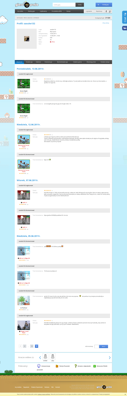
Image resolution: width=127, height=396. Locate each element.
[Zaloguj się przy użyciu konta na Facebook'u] (106, 11)
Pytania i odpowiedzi (84, 366)
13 (32, 346)
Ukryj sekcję (105, 23)
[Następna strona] (36, 346)
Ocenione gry (48, 62)
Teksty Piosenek (64, 366)
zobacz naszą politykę (44, 394)
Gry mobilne (18, 387)
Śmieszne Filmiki (102, 366)
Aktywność (19, 62)
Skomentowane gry (62, 62)
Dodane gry (29, 62)
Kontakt (57, 387)
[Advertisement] (93, 43)
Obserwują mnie (91, 62)
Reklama (47, 387)
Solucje (68, 11)
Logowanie (89, 11)
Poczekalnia (57, 11)
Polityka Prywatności (37, 387)
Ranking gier (31, 11)
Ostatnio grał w (77, 62)
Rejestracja (99, 11)
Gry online (20, 11)
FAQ (52, 387)
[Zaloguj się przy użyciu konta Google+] (110, 11)
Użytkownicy (43, 11)
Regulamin (26, 387)
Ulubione (38, 62)
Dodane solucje (105, 62)
